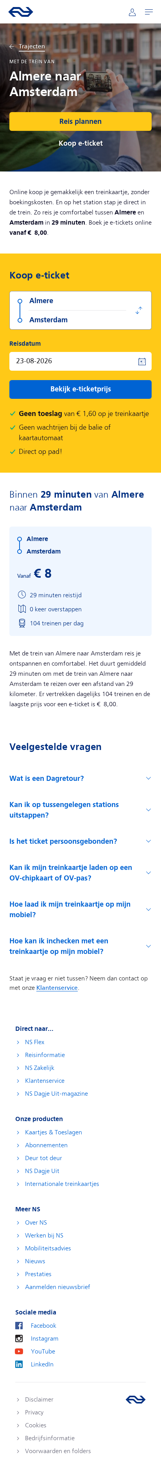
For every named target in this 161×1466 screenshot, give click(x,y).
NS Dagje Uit (42, 1171)
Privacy (34, 1412)
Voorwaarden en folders (58, 1451)
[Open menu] (149, 11)
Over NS (36, 1222)
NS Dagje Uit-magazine (56, 1093)
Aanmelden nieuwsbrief (57, 1287)
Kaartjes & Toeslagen (53, 1132)
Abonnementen (46, 1145)
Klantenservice (44, 1080)
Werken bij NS (44, 1235)
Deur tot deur (43, 1158)
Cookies (36, 1425)
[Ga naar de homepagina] (135, 1400)
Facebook (43, 1325)
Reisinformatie (45, 1055)
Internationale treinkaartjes (62, 1183)
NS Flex (34, 1042)
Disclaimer (39, 1399)
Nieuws (35, 1261)
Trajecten (32, 47)
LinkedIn (42, 1364)
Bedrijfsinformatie (50, 1438)
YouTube (43, 1351)
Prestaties (38, 1274)
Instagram (45, 1338)
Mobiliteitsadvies (48, 1248)
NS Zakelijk (39, 1067)
